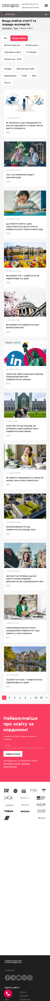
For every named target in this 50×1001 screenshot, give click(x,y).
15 (35, 697)
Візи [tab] (34, 75)
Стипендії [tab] (31, 52)
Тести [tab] (7, 82)
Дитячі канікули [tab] (12, 45)
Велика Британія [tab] (25, 68)
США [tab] (24, 75)
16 (41, 697)
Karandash (7, 28)
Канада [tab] (7, 68)
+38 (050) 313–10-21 (30, 4)
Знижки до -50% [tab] (13, 59)
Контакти (24, 995)
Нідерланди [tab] (10, 75)
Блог (16, 28)
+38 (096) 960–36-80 (30, 7)
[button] (25, 14)
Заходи (23, 992)
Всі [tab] (5, 38)
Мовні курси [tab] (32, 45)
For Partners (25, 999)
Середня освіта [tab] (12, 52)
